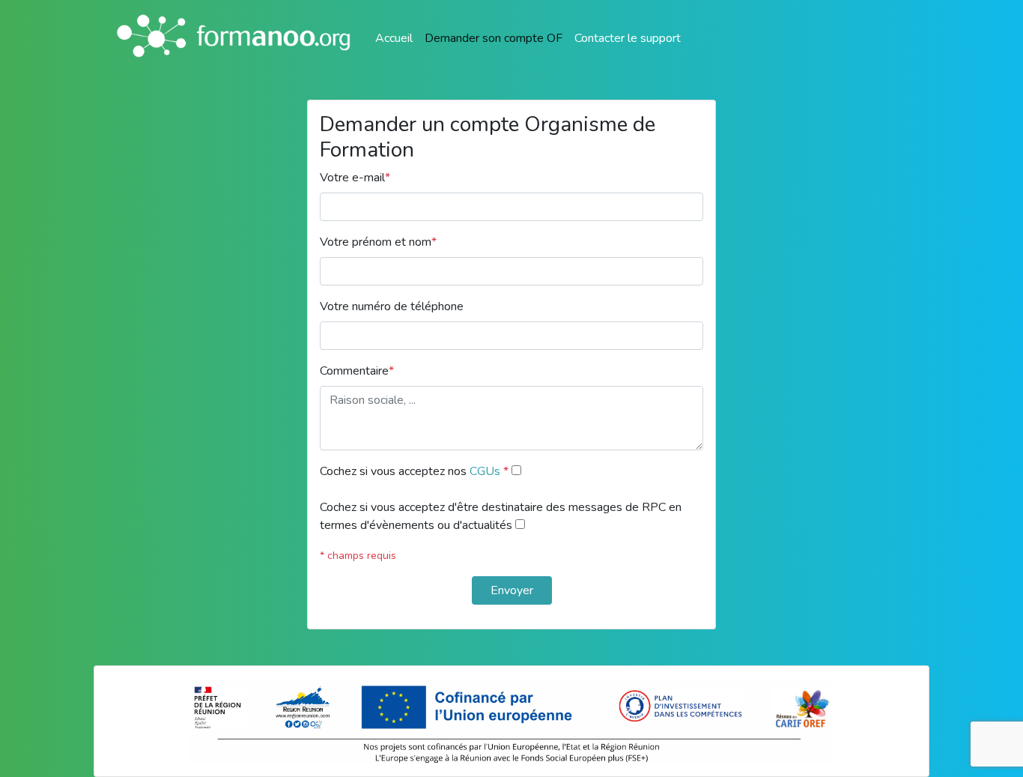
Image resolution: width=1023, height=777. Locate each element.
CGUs (486, 471)
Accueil (394, 38)
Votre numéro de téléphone (392, 306)
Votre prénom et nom (378, 242)
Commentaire (357, 371)
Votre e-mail (355, 177)
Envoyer (512, 590)
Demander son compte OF (493, 38)
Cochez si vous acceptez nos (414, 471)
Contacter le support (627, 38)
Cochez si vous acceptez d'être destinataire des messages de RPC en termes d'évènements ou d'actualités (501, 516)
